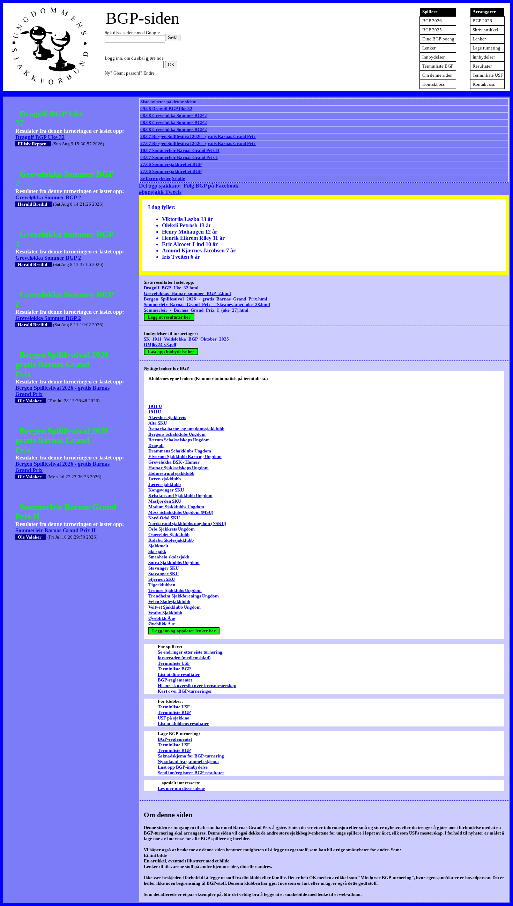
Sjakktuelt (158, 545)
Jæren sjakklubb (164, 478)
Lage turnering (486, 48)
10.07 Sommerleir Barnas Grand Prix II (180, 150)
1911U (154, 411)
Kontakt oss (484, 84)
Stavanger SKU (163, 568)
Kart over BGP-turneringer (185, 691)
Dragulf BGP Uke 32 (40, 137)
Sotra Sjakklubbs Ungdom (174, 562)
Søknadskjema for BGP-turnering (191, 756)
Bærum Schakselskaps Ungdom (179, 439)
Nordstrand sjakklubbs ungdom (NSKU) (187, 523)
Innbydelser (484, 57)
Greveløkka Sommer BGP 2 (48, 197)
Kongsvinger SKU (166, 490)
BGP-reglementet (175, 680)
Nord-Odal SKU (164, 517)
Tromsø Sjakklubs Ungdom (175, 590)
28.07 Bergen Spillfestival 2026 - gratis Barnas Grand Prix (198, 136)
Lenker (479, 38)
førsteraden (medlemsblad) (184, 657)
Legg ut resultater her (169, 317)
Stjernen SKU (161, 579)
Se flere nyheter (155, 178)
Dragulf (156, 445)
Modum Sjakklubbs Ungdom (176, 506)
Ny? (108, 73)
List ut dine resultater (179, 674)
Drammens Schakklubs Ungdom (179, 451)
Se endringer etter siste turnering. (190, 652)
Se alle (178, 178)
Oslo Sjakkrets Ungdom (171, 529)
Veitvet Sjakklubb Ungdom (174, 607)
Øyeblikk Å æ (161, 618)
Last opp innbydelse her (171, 351)
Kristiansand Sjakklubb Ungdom (180, 495)
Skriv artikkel (485, 29)
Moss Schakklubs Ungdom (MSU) (180, 512)
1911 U (155, 406)
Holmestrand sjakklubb (171, 473)
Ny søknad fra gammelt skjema (188, 761)
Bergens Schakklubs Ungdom (177, 434)
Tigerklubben (161, 584)
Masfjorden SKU (164, 501)
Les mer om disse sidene (181, 788)
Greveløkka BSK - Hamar (174, 462)
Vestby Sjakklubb (165, 612)
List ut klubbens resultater (183, 723)
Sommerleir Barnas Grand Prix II (55, 530)
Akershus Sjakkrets (167, 417)
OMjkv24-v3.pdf (160, 344)
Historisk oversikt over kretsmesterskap (197, 685)
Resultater (482, 66)
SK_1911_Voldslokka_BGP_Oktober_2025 (186, 339)
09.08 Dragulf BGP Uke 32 (166, 108)
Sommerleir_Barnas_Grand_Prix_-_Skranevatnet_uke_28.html (207, 304)
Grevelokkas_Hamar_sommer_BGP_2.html (187, 293)
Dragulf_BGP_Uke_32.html (171, 287)
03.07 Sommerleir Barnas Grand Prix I (179, 157)
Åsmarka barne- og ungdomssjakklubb (186, 428)
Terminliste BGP (437, 66)
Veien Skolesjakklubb (169, 601)
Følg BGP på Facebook (211, 186)
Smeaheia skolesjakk (168, 556)
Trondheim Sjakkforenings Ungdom (183, 596)
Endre (149, 73)
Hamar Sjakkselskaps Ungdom (178, 467)
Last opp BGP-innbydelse (183, 767)
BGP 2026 (482, 20)
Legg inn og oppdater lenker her (184, 630)
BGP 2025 (432, 29)
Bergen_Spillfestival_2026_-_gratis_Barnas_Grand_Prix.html (205, 299)
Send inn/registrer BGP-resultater (191, 772)
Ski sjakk (157, 551)
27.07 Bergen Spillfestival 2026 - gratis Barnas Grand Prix (198, 143)
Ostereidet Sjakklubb (168, 534)
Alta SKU (157, 423)
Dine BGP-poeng (438, 38)
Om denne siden (437, 75)
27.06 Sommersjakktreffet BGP (171, 164)
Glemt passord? (127, 73)
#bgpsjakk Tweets (160, 192)
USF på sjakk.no (173, 718)
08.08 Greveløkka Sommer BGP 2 (173, 115)
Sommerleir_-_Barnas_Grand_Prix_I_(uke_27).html (196, 310)
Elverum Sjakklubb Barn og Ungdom (185, 456)
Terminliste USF (488, 75)
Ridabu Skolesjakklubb (171, 540)
